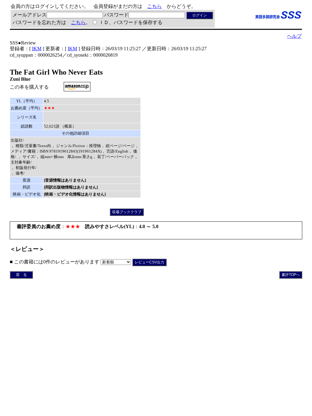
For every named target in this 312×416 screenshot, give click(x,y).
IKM (36, 48)
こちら (154, 6)
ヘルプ (294, 36)
